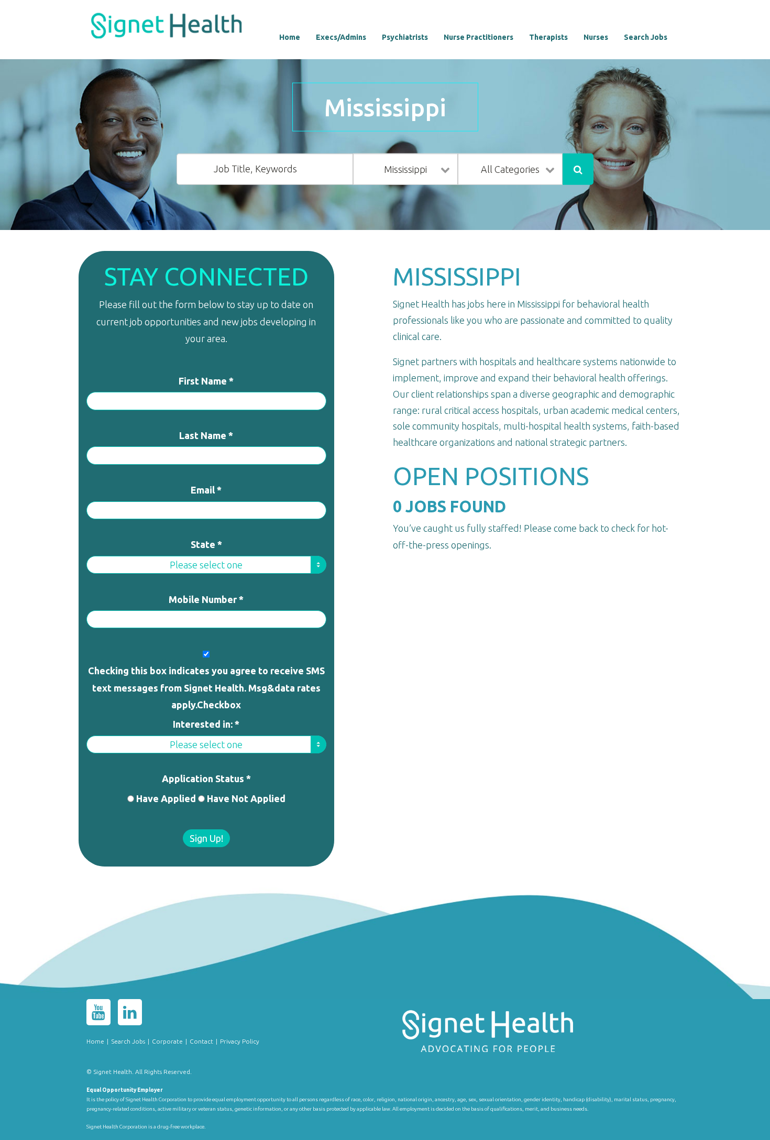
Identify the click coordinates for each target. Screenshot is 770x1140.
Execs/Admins (341, 37)
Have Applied (166, 798)
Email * (206, 490)
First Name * (206, 381)
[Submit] (578, 169)
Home (289, 37)
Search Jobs (645, 37)
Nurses (596, 37)
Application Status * (206, 778)
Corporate (167, 1041)
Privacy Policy (239, 1041)
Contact (201, 1041)
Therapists (548, 37)
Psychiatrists (405, 37)
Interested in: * (206, 724)
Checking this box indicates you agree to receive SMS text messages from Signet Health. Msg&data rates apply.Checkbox (206, 687)
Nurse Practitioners (478, 37)
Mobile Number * (206, 599)
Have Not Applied (246, 798)
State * (206, 544)
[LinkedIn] (130, 1014)
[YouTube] (98, 1014)
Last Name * (206, 435)
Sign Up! (206, 838)
